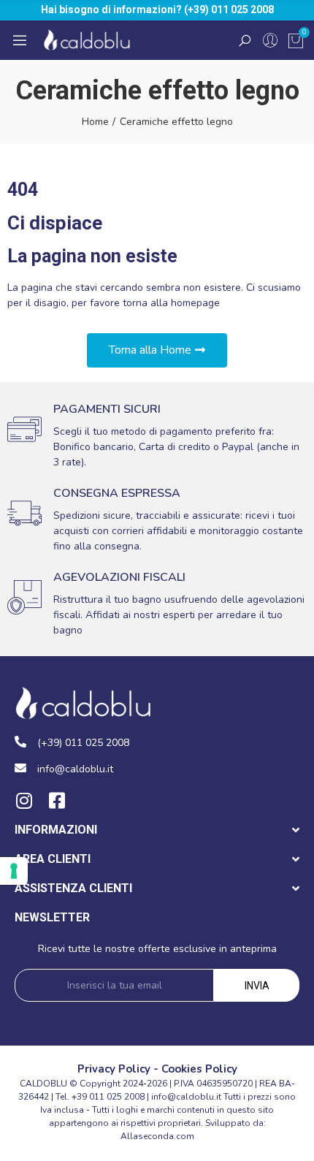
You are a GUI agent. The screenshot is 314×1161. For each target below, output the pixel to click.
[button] (157, 350)
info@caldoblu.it (186, 1097)
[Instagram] (24, 800)
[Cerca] (244, 40)
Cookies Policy (199, 1069)
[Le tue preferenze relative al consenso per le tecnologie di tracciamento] (14, 871)
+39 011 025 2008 (108, 1097)
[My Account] (270, 40)
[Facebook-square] (56, 800)
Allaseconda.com (157, 1136)
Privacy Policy (113, 1069)
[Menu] (19, 40)
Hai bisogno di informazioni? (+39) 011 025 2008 (157, 9)
